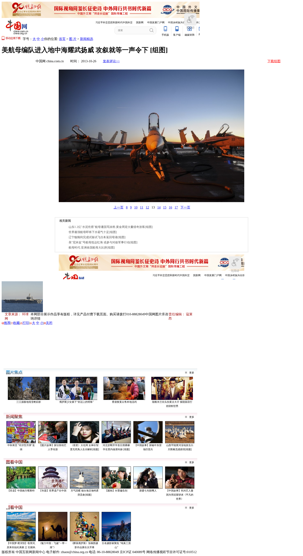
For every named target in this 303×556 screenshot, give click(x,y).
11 (141, 207)
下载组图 (274, 61)
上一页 (118, 207)
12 (147, 207)
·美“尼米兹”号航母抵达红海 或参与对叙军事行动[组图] (102, 242)
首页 (62, 39)
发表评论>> (111, 61)
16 (170, 207)
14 (159, 207)
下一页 (185, 207)
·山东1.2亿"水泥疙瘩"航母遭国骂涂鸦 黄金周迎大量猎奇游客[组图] (110, 227)
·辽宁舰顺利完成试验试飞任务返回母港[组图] (97, 237)
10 (135, 207)
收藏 (16, 323)
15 (164, 207)
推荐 (7, 323)
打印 (25, 323)
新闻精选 (86, 39)
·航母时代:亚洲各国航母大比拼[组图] (91, 247)
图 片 (72, 39)
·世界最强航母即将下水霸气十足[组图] (92, 232)
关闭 (49, 323)
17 (176, 207)
